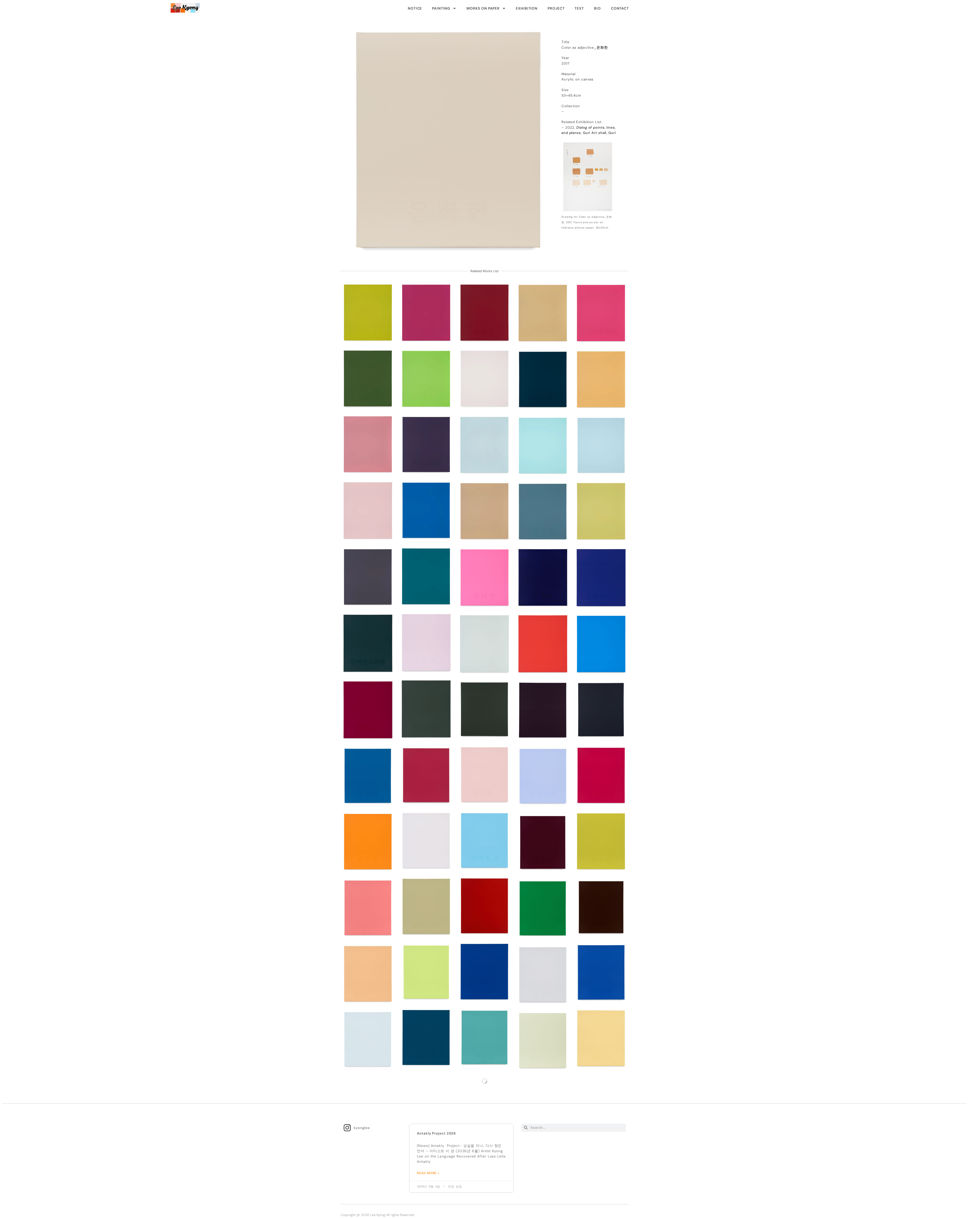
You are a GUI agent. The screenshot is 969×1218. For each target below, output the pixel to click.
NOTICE (415, 8)
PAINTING (441, 8)
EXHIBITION (526, 8)
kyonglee (362, 1128)
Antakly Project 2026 (436, 1133)
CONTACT (620, 8)
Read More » (428, 1173)
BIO (597, 8)
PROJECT (556, 8)
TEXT (579, 8)
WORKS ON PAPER (483, 8)
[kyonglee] (347, 1128)
